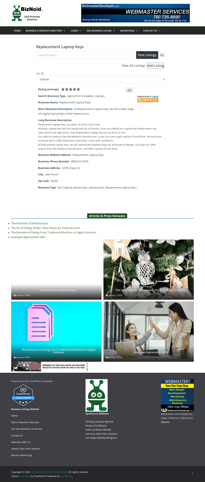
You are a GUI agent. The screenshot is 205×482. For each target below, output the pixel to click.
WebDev (165, 422)
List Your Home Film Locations (102, 433)
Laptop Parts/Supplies (80, 96)
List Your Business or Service (26, 428)
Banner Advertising (21, 455)
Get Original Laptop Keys (72, 187)
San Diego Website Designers (101, 437)
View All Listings (133, 65)
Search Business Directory (25, 422)
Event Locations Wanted (98, 429)
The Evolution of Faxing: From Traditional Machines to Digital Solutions (53, 232)
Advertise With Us (20, 442)
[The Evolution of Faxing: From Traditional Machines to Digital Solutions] (56, 331)
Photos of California (96, 425)
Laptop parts (96, 187)
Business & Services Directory (44, 30)
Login (74, 30)
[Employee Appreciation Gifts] (148, 332)
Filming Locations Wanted (99, 421)
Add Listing (155, 65)
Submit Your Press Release (25, 448)
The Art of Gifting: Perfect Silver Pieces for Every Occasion (45, 228)
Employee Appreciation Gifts (28, 237)
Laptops (100, 96)
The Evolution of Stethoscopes (29, 223)
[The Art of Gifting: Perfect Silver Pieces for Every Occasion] (148, 269)
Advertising (127, 30)
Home (17, 30)
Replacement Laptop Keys (75, 102)
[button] (64, 30)
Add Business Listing (98, 30)
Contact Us (150, 30)
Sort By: (40, 73)
